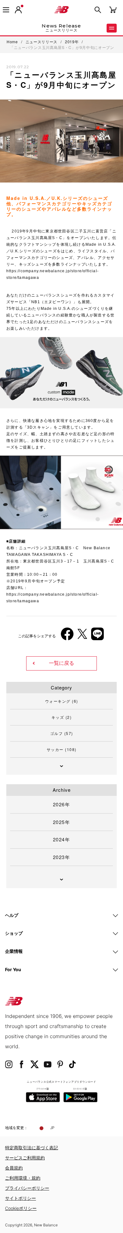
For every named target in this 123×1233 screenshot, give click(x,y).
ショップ (14, 933)
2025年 (61, 822)
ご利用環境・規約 (22, 1178)
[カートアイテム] (113, 9)
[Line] (97, 636)
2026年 (61, 804)
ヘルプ (11, 915)
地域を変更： (16, 1127)
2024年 (61, 839)
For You (13, 969)
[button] (18, 10)
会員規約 (14, 1167)
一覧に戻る (61, 663)
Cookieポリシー (21, 1208)
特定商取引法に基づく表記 (31, 1147)
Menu (112, 28)
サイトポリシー (20, 1198)
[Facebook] (67, 636)
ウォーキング (61, 701)
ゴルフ (61, 733)
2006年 (18, 523)
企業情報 (14, 951)
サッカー (62, 749)
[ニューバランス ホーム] (61, 10)
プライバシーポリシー (27, 1188)
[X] (82, 636)
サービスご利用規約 (25, 1157)
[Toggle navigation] (6, 10)
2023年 (61, 857)
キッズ (61, 717)
